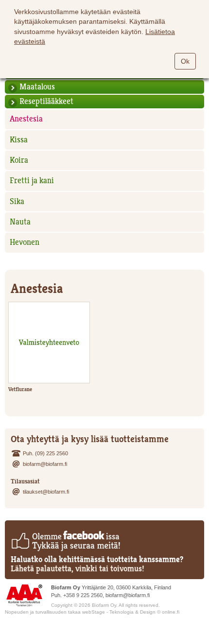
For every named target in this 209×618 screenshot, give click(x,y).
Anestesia (26, 119)
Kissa (19, 140)
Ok (185, 61)
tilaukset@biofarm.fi (46, 492)
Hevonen (24, 242)
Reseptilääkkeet (46, 101)
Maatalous (37, 87)
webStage (93, 612)
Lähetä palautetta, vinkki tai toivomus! (77, 569)
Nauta (20, 222)
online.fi (170, 612)
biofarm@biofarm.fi (45, 464)
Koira (19, 160)
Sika (17, 201)
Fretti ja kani (32, 180)
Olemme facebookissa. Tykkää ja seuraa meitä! (65, 540)
